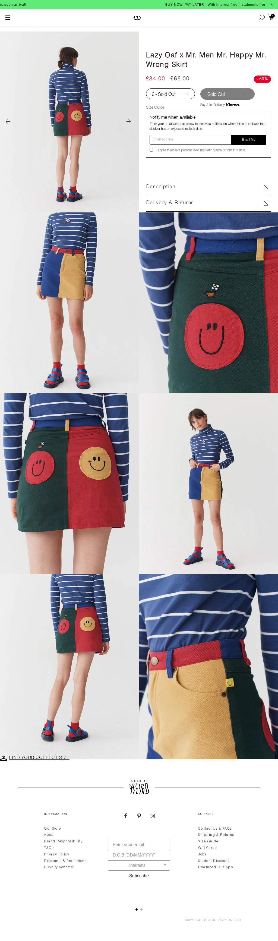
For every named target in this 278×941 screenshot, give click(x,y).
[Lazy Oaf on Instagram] (153, 817)
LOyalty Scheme (58, 867)
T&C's (49, 848)
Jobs (202, 854)
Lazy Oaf (225, 920)
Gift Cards (207, 848)
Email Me (248, 140)
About (49, 835)
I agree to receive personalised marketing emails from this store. (201, 150)
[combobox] (137, 865)
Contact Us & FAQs (215, 828)
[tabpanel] (139, 853)
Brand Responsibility (63, 841)
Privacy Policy (56, 854)
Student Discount (213, 861)
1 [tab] (136, 909)
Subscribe (139, 875)
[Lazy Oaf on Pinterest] (139, 817)
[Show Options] (165, 865)
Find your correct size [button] (39, 758)
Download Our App (215, 867)
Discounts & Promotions (65, 861)
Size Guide (155, 107)
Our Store (52, 828)
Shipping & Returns (216, 835)
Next (131, 122)
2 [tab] (141, 909)
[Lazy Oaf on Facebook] (125, 817)
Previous (8, 122)
